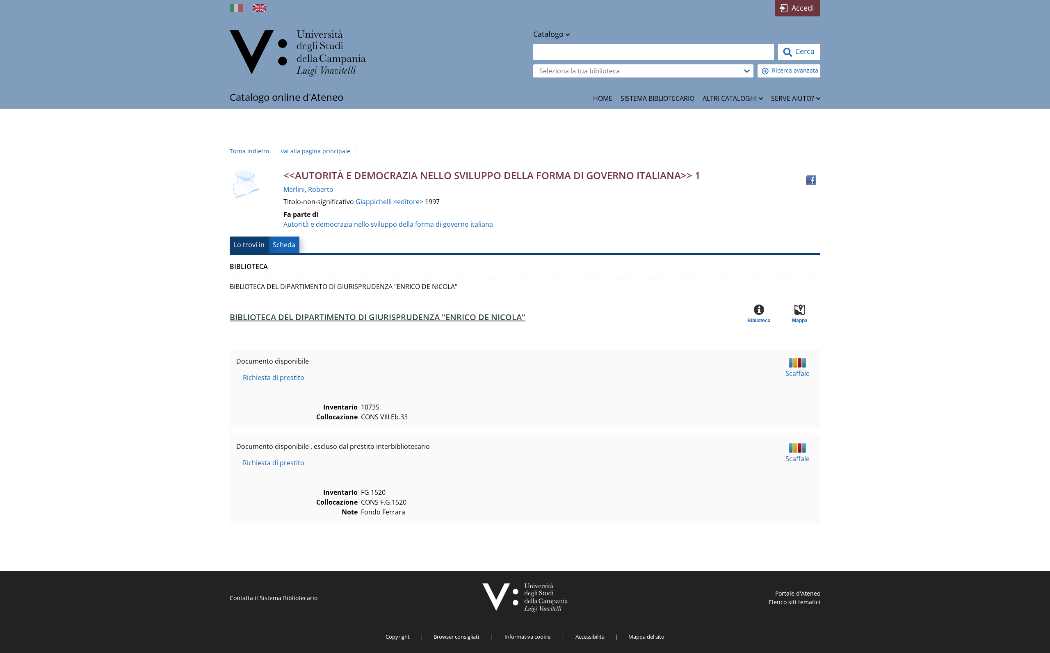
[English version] (260, 8)
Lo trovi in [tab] (249, 244)
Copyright (398, 636)
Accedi (803, 8)
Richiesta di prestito (273, 377)
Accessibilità (590, 636)
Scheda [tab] (284, 244)
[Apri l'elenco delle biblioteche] (746, 70)
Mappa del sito (646, 636)
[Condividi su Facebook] (811, 180)
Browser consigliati (456, 636)
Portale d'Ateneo (797, 593)
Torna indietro (249, 151)
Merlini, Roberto (308, 189)
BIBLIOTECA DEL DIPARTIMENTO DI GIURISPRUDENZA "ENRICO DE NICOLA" (377, 317)
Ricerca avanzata (795, 70)
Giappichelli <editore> (390, 201)
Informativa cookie (527, 636)
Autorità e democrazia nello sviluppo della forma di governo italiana (388, 224)
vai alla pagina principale (315, 151)
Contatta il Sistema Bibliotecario (273, 598)
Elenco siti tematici (794, 602)
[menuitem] (602, 98)
